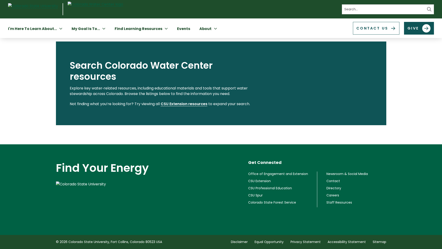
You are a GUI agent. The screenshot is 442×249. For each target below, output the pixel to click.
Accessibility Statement (347, 242)
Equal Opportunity (269, 242)
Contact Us (372, 28)
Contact (333, 181)
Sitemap (379, 242)
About (205, 28)
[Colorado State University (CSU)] (35, 9)
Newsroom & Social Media (347, 174)
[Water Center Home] (95, 9)
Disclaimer (239, 242)
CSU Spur (255, 195)
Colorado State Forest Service (272, 202)
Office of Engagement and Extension (278, 174)
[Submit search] (429, 9)
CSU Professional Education (270, 188)
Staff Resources (339, 202)
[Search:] (388, 9)
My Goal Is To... (86, 28)
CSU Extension (259, 181)
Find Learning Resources (138, 28)
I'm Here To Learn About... (32, 28)
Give (413, 28)
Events (183, 28)
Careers (332, 195)
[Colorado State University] (102, 192)
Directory (333, 188)
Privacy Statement (306, 242)
